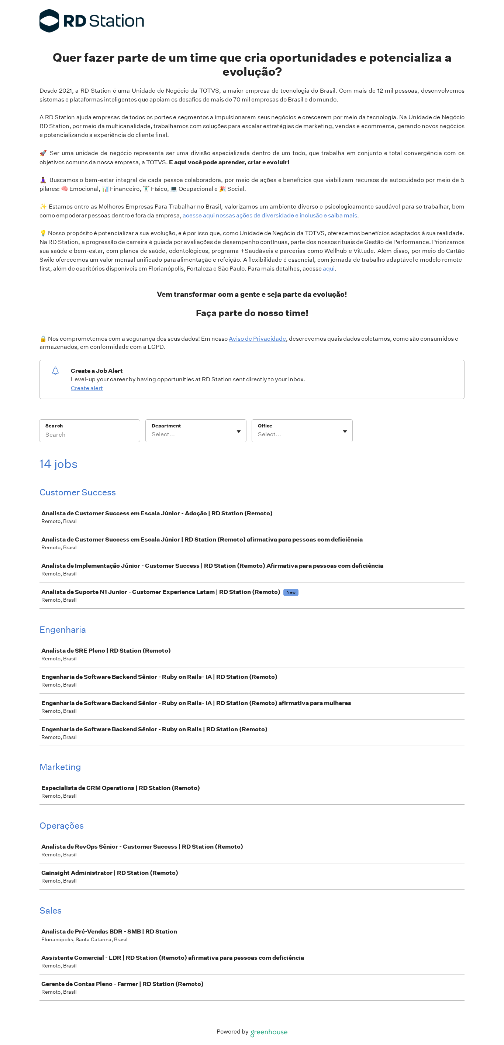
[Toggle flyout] (238, 431)
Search (54, 426)
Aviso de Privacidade (257, 338)
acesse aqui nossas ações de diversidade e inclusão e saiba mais (270, 215)
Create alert (87, 388)
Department (166, 426)
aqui (329, 268)
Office (265, 426)
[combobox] (152, 434)
